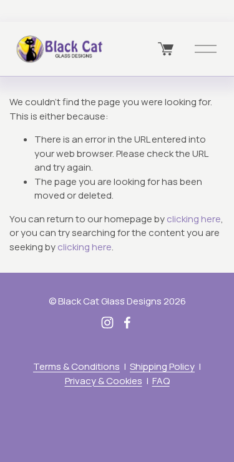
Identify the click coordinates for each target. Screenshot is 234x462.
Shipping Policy (162, 366)
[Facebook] (127, 322)
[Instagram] (107, 322)
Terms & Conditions (76, 366)
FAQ (161, 380)
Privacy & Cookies (103, 380)
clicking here (194, 218)
